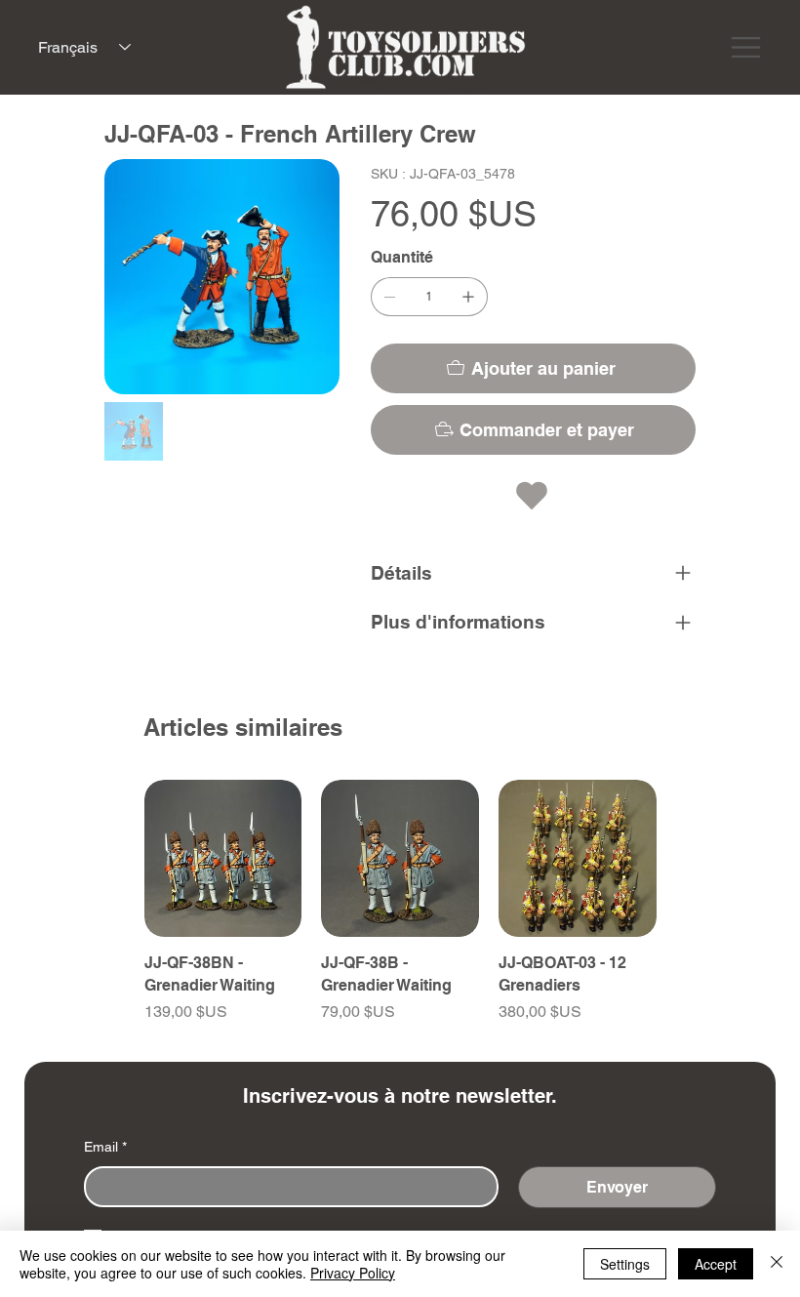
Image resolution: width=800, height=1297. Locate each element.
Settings (625, 1264)
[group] (400, 913)
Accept (716, 1264)
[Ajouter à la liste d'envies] (534, 495)
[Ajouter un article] (468, 296)
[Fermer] (776, 1263)
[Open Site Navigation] (746, 47)
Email (105, 1147)
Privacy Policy (352, 1272)
